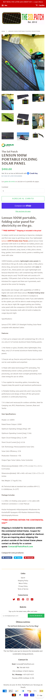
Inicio (3, 31)
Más (5, 5)
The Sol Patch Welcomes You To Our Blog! (23, 626)
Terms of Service (23, 589)
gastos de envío (9, 181)
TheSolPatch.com (27, 685)
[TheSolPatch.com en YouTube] (32, 600)
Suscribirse (36, 616)
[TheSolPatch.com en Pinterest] (23, 600)
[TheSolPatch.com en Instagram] (27, 600)
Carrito (41, 5)
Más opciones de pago (23, 211)
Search (23, 578)
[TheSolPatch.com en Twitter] (14, 600)
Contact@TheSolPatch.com (20, 546)
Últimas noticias (23, 622)
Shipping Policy (23, 581)
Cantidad (5, 187)
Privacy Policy (23, 586)
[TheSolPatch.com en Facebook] (18, 600)
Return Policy (23, 583)
